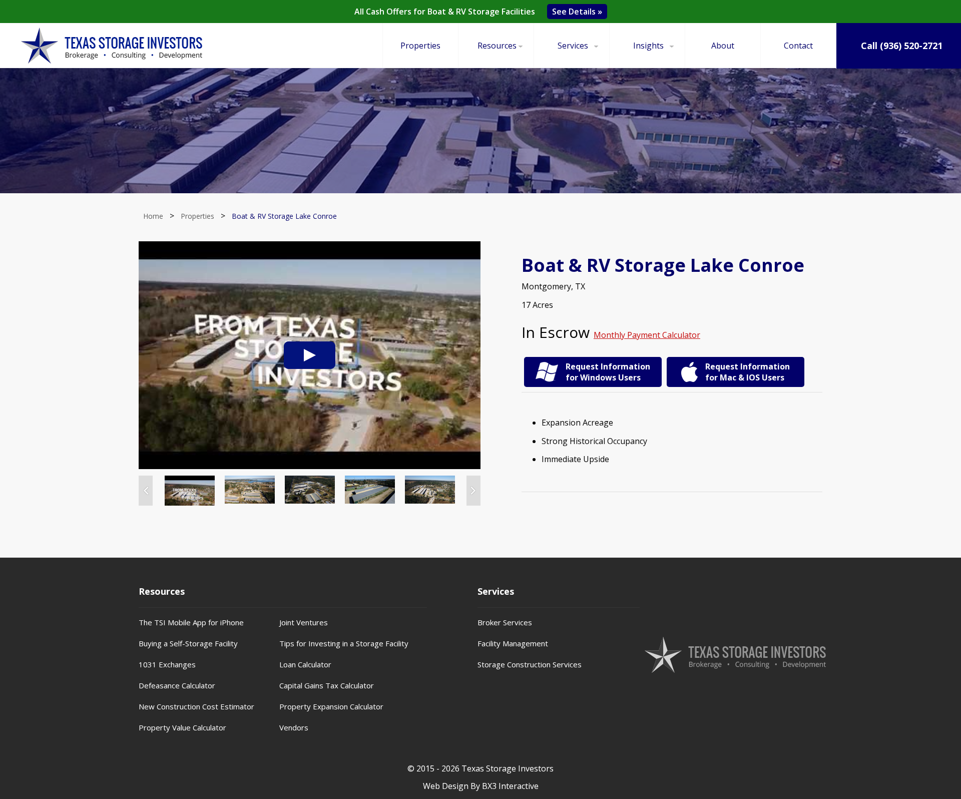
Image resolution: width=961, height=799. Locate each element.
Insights (648, 45)
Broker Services (504, 622)
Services (573, 45)
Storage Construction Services (529, 664)
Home (153, 216)
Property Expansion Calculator (331, 706)
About (722, 45)
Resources (497, 45)
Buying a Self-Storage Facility (188, 643)
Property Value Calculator (182, 727)
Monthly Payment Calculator (647, 334)
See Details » (577, 11)
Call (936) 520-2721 (900, 46)
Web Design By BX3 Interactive (481, 785)
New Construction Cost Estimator (196, 706)
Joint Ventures (303, 622)
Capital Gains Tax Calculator (326, 685)
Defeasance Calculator (177, 685)
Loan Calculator (305, 664)
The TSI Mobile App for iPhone (191, 622)
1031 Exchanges (167, 664)
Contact (798, 45)
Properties (420, 45)
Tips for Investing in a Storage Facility (343, 643)
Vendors (293, 727)
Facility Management (512, 643)
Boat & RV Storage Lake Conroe (284, 216)
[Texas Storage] (111, 46)
